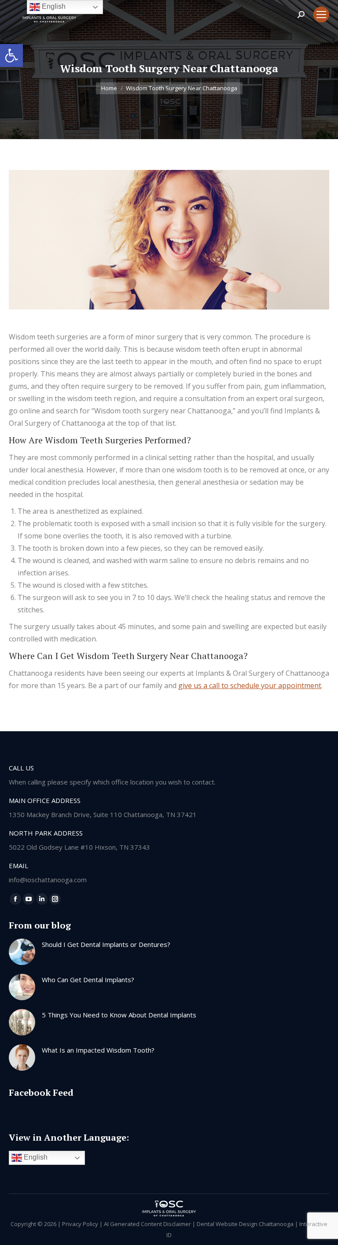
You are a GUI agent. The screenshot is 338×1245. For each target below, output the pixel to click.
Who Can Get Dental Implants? (88, 979)
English (35, 1157)
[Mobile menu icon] (321, 14)
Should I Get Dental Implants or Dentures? (106, 944)
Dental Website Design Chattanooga (245, 1224)
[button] (11, 55)
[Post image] (22, 952)
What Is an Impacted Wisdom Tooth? (98, 1050)
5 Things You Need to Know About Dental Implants (119, 1014)
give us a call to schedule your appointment (249, 685)
